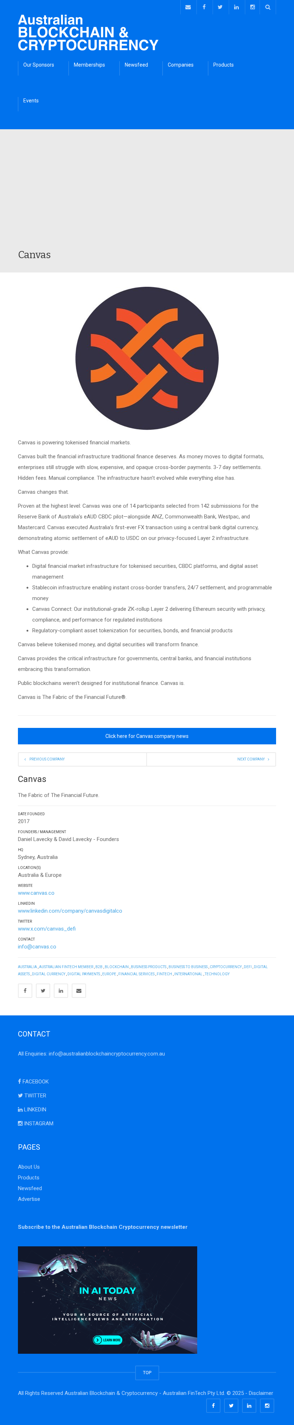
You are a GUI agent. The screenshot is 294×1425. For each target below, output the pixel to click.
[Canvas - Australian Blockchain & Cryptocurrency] (88, 32)
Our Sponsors (38, 65)
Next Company (251, 759)
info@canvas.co (37, 946)
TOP (147, 1372)
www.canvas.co (36, 893)
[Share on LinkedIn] (61, 991)
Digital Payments (83, 974)
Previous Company (47, 759)
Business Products (148, 967)
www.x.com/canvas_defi (47, 929)
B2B (99, 967)
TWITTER (34, 1095)
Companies (181, 65)
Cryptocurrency (226, 967)
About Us (29, 1167)
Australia (27, 967)
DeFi (248, 967)
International (188, 974)
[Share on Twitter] (43, 991)
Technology (217, 974)
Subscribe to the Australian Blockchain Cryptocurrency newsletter (103, 1227)
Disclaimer (261, 1393)
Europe (109, 974)
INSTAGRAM (38, 1123)
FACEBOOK (35, 1081)
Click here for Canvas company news (147, 736)
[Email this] (79, 991)
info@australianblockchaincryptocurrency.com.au (107, 1053)
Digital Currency (48, 974)
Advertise (29, 1199)
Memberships (89, 65)
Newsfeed (136, 65)
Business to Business (188, 967)
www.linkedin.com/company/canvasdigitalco (70, 911)
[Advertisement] (147, 195)
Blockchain (117, 967)
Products (223, 65)
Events (31, 100)
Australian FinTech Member (66, 967)
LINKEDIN (34, 1109)
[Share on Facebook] (25, 991)
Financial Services (136, 974)
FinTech (164, 974)
